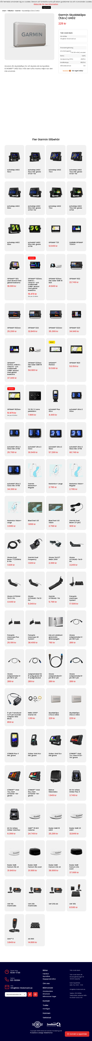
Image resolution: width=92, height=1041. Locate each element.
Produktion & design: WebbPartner (41, 1033)
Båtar (45, 970)
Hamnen (46, 1013)
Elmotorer (46, 994)
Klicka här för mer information (46, 4)
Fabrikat (46, 974)
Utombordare (48, 991)
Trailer (45, 1005)
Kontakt (46, 1001)
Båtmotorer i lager (49, 996)
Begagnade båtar (49, 979)
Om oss (46, 983)
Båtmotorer (48, 988)
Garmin (18, 11)
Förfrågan (46, 1009)
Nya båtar (46, 976)
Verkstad (47, 1018)
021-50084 (15, 980)
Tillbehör (10, 11)
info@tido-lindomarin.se (21, 988)
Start (4, 11)
